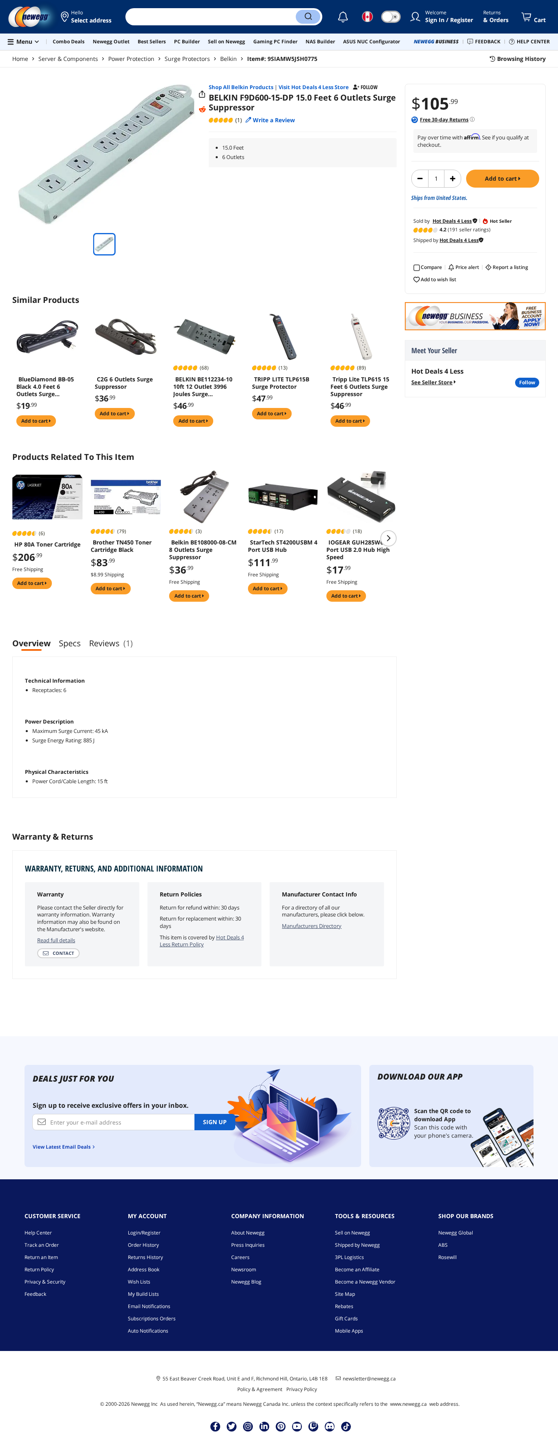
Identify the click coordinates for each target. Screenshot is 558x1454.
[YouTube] (297, 1426)
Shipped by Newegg (357, 1244)
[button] (87, 16)
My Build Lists (143, 1293)
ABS (443, 1244)
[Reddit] (202, 109)
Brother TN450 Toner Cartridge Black (121, 546)
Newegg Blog (246, 1281)
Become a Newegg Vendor (365, 1281)
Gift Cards (346, 1318)
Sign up (215, 1122)
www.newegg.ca (408, 1403)
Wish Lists (139, 1281)
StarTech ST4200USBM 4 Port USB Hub (282, 546)
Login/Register (144, 1232)
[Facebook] (215, 1426)
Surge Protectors (187, 59)
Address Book (143, 1269)
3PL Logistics (349, 1257)
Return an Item (41, 1257)
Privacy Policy (301, 1389)
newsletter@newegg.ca (369, 1379)
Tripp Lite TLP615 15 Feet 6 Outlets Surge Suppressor (359, 387)
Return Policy (39, 1269)
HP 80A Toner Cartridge (47, 544)
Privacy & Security (45, 1281)
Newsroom (243, 1269)
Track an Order (42, 1244)
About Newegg (248, 1232)
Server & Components (68, 59)
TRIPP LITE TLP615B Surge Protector (280, 383)
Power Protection (131, 59)
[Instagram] (248, 1426)
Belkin (228, 59)
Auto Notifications (148, 1330)
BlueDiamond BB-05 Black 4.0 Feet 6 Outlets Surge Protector (45, 387)
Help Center (38, 1232)
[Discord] (330, 1426)
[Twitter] (231, 1426)
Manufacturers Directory (311, 926)
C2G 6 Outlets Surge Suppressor (124, 383)
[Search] (308, 17)
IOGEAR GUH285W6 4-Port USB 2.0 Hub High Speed (358, 550)
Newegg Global (455, 1232)
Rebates (344, 1306)
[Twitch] (313, 1426)
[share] (202, 94)
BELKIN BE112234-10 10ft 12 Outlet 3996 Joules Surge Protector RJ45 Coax (202, 387)
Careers (240, 1257)
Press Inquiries (248, 1244)
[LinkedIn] (264, 1426)
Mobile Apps (349, 1330)
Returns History (145, 1257)
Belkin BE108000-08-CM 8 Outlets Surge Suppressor (203, 550)
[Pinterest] (280, 1426)
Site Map (345, 1293)
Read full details (56, 940)
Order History (143, 1244)
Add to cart (501, 178)
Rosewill (447, 1257)
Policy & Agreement (259, 1389)
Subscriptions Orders (152, 1318)
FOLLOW (527, 382)
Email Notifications (149, 1306)
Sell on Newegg (352, 1232)
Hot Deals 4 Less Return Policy (202, 941)
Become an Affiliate (357, 1269)
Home (20, 59)
